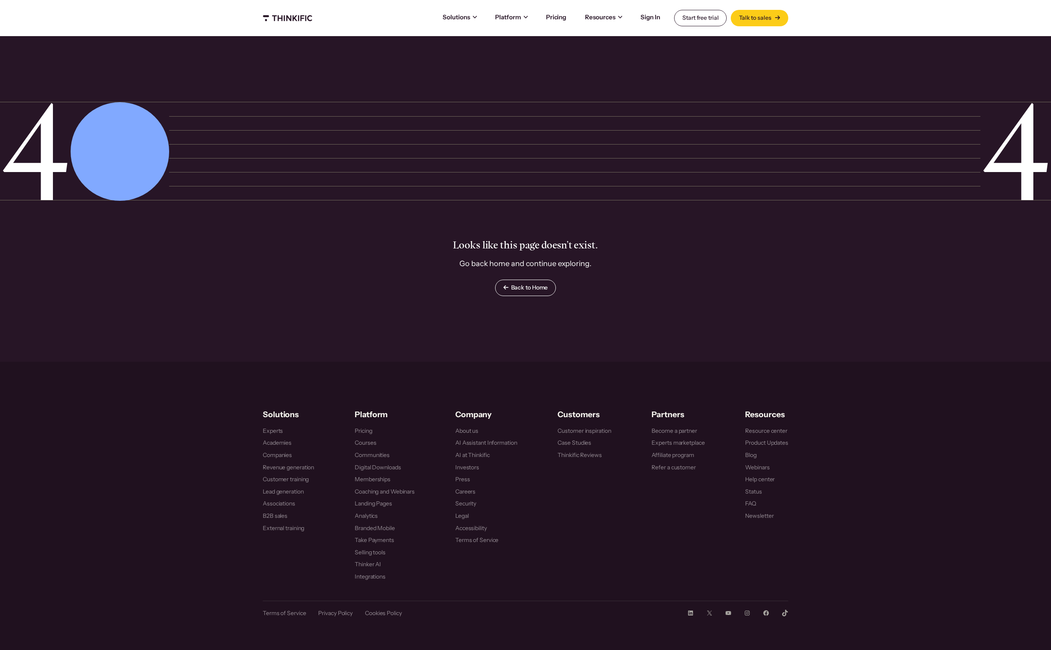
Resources (600, 17)
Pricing (556, 17)
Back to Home (529, 287)
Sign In (650, 17)
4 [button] (35, 151)
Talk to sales (756, 17)
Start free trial (700, 17)
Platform (508, 17)
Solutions (456, 17)
